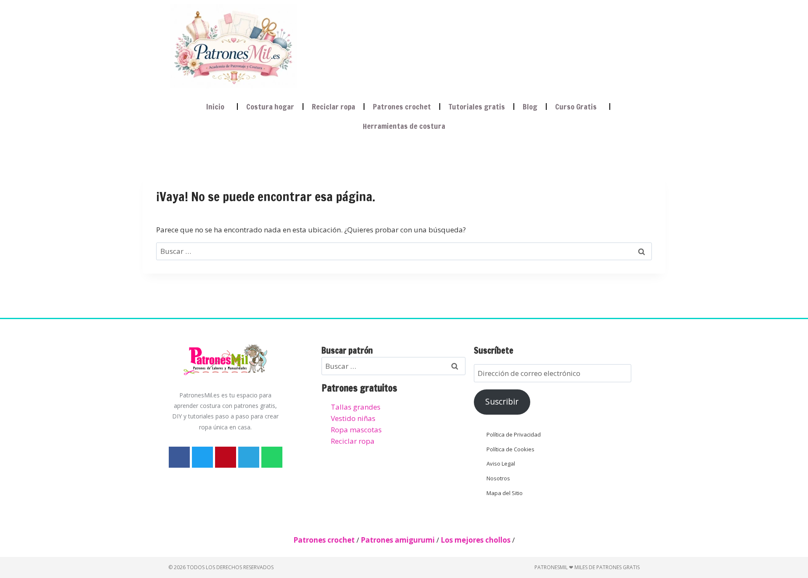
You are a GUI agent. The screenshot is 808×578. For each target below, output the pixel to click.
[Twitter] (202, 457)
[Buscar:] (404, 251)
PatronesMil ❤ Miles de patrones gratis (587, 567)
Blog (530, 106)
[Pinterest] (225, 457)
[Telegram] (248, 457)
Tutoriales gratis (477, 106)
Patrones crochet (402, 106)
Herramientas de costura (404, 125)
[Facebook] (179, 457)
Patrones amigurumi (398, 540)
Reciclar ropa (333, 106)
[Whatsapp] (271, 457)
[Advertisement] (460, 45)
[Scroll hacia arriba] (793, 529)
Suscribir (501, 401)
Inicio (215, 106)
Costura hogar (270, 106)
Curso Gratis (576, 106)
